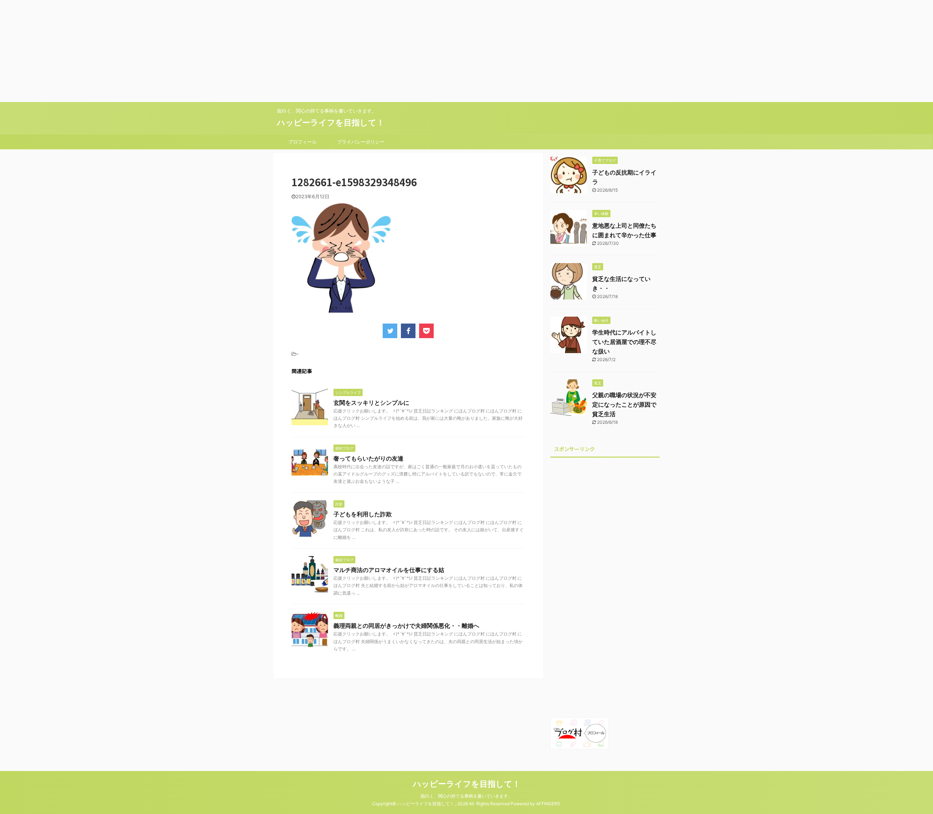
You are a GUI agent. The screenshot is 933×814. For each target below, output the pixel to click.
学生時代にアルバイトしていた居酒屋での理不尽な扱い (624, 342)
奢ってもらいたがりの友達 (368, 458)
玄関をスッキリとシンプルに (371, 402)
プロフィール (302, 142)
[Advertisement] (218, 51)
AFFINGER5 (548, 803)
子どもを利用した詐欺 (362, 514)
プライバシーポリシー (360, 142)
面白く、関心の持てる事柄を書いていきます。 (466, 796)
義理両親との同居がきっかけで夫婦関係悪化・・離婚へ (406, 625)
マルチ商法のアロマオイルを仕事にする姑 (388, 570)
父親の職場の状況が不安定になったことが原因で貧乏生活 (624, 404)
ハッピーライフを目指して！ (330, 122)
